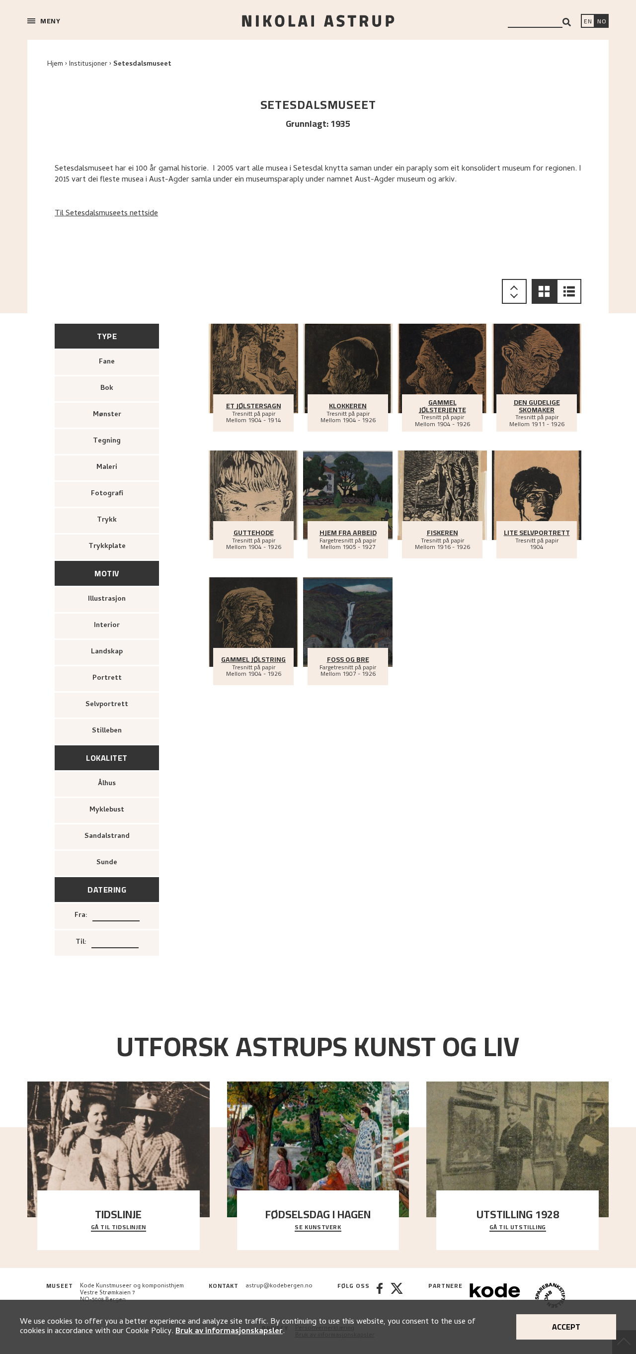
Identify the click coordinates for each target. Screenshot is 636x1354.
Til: (81, 942)
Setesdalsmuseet (142, 64)
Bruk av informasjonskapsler (229, 1331)
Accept (566, 1326)
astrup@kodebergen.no (279, 1286)
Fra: (81, 915)
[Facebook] (380, 1296)
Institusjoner (88, 64)
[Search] (566, 22)
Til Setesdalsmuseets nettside (106, 213)
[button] (544, 291)
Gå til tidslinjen (118, 1228)
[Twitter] (396, 1296)
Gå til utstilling (517, 1228)
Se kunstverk (318, 1228)
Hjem (55, 64)
